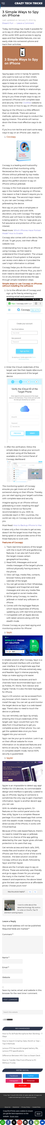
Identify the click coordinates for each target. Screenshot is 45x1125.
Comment (7, 934)
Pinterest (31, 1081)
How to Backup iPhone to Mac (27, 525)
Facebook (14, 1076)
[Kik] (36, 1122)
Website (6, 977)
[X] (14, 1122)
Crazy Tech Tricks (28, 3)
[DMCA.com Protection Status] (7, 1021)
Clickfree (27, 103)
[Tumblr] (31, 1122)
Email (5, 967)
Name (5, 957)
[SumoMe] (42, 1122)
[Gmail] (19, 1122)
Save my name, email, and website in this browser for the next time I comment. (22, 992)
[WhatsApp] (2, 1122)
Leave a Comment (25, 23)
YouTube (22, 1086)
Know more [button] (14, 1116)
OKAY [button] (39, 1114)
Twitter (31, 1076)
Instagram (14, 1081)
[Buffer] (25, 1122)
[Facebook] (8, 1122)
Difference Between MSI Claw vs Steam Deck (21, 1056)
